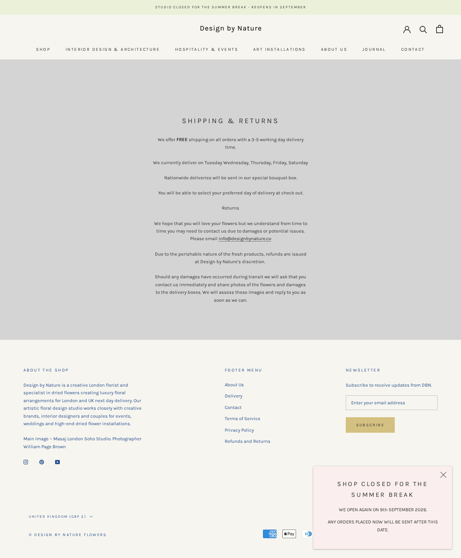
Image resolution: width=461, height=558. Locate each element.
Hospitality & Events (206, 49)
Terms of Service (242, 418)
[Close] (443, 475)
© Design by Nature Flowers (68, 534)
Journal (374, 49)
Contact (413, 49)
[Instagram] (25, 461)
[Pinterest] (41, 461)
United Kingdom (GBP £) (57, 516)
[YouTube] (57, 461)
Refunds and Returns (247, 441)
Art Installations (279, 49)
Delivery (233, 396)
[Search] (423, 29)
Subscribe (370, 425)
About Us (334, 49)
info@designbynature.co (245, 238)
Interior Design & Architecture (113, 49)
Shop (43, 49)
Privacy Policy (239, 430)
